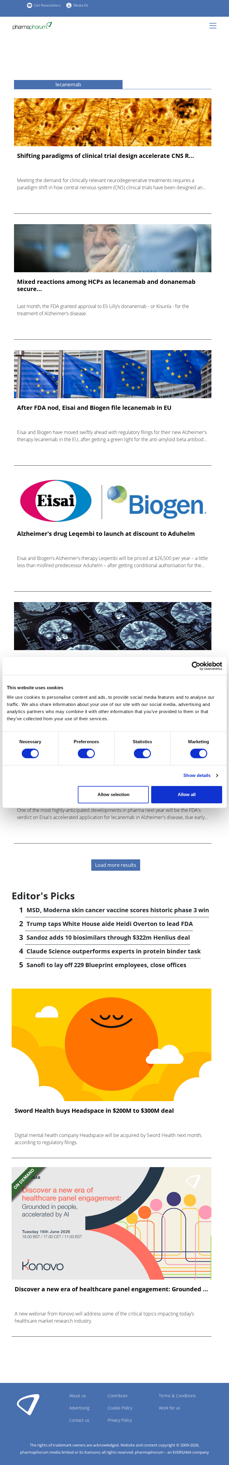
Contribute (118, 1395)
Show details (197, 775)
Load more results (115, 865)
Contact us (79, 1420)
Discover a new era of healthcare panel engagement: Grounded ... (111, 1289)
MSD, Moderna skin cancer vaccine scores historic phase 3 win (118, 910)
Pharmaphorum (28, 1404)
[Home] (32, 26)
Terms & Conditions (177, 1395)
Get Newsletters (47, 5)
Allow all (187, 794)
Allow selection (113, 794)
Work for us (169, 1408)
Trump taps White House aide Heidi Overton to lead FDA (110, 924)
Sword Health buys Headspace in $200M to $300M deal (94, 1110)
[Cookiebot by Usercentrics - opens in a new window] (196, 665)
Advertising (79, 1408)
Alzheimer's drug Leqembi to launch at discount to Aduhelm (106, 533)
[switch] (86, 753)
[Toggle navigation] (214, 25)
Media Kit (80, 5)
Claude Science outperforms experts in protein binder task (114, 951)
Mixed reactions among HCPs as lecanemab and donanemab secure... (106, 285)
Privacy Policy (120, 1420)
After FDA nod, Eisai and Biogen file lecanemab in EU (94, 407)
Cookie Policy (120, 1408)
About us (77, 1395)
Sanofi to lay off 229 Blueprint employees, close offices (106, 965)
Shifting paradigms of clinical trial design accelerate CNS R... (105, 155)
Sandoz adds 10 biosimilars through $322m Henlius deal (108, 937)
